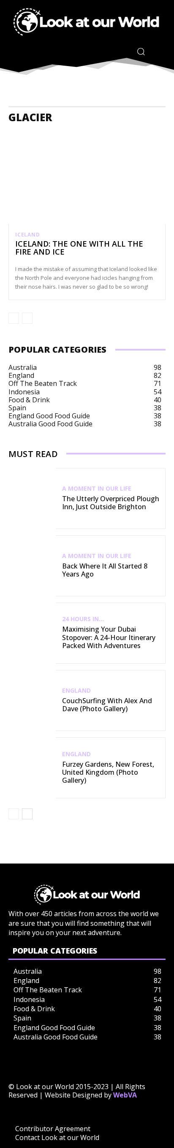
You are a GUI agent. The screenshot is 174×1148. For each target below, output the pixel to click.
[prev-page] (13, 318)
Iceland (27, 234)
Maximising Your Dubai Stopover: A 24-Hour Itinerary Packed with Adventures (108, 637)
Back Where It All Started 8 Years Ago (104, 570)
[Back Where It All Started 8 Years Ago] (32, 565)
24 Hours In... (83, 619)
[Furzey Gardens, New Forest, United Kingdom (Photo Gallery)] (32, 767)
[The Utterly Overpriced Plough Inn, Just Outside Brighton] (32, 498)
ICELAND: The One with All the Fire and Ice (79, 248)
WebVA (125, 1095)
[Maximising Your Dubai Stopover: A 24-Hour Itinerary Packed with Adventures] (32, 633)
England (76, 691)
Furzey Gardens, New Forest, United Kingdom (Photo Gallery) (108, 772)
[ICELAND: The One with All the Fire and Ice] (87, 176)
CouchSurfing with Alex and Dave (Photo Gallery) (107, 704)
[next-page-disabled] (27, 318)
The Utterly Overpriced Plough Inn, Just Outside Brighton (110, 502)
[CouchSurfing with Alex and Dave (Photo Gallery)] (32, 700)
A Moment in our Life (96, 489)
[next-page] (27, 813)
